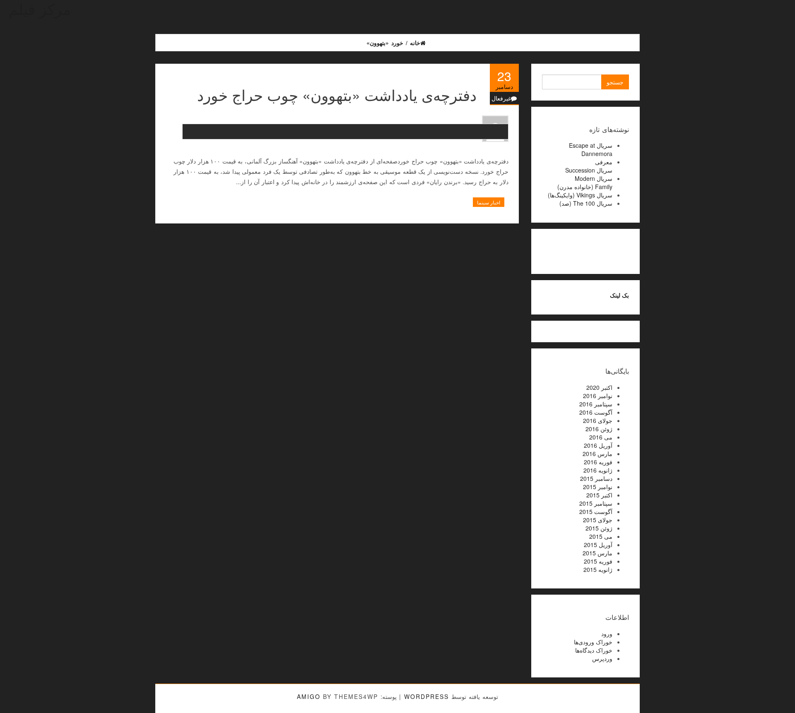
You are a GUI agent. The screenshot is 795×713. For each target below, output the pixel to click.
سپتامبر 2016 (595, 404)
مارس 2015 (597, 553)
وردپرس (602, 658)
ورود (606, 633)
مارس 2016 (597, 453)
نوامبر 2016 (597, 395)
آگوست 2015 (595, 511)
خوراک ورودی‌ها (593, 642)
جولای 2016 (597, 420)
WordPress (426, 696)
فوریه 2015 (598, 561)
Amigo (308, 696)
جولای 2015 (597, 520)
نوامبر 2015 (597, 487)
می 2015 (600, 536)
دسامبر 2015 (596, 478)
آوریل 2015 (598, 544)
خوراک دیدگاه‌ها (593, 650)
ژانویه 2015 (597, 569)
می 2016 (600, 437)
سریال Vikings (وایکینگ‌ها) (580, 195)
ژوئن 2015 (598, 528)
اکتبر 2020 (599, 387)
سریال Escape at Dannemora (590, 149)
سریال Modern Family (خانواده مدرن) (584, 182)
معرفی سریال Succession (588, 166)
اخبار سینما (488, 202)
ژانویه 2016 (597, 470)
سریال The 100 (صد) (585, 203)
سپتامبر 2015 (595, 503)
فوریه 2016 (598, 462)
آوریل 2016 (598, 445)
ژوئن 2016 (598, 429)
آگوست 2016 (595, 412)
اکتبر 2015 (599, 495)
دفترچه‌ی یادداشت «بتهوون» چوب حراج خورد (337, 94)
